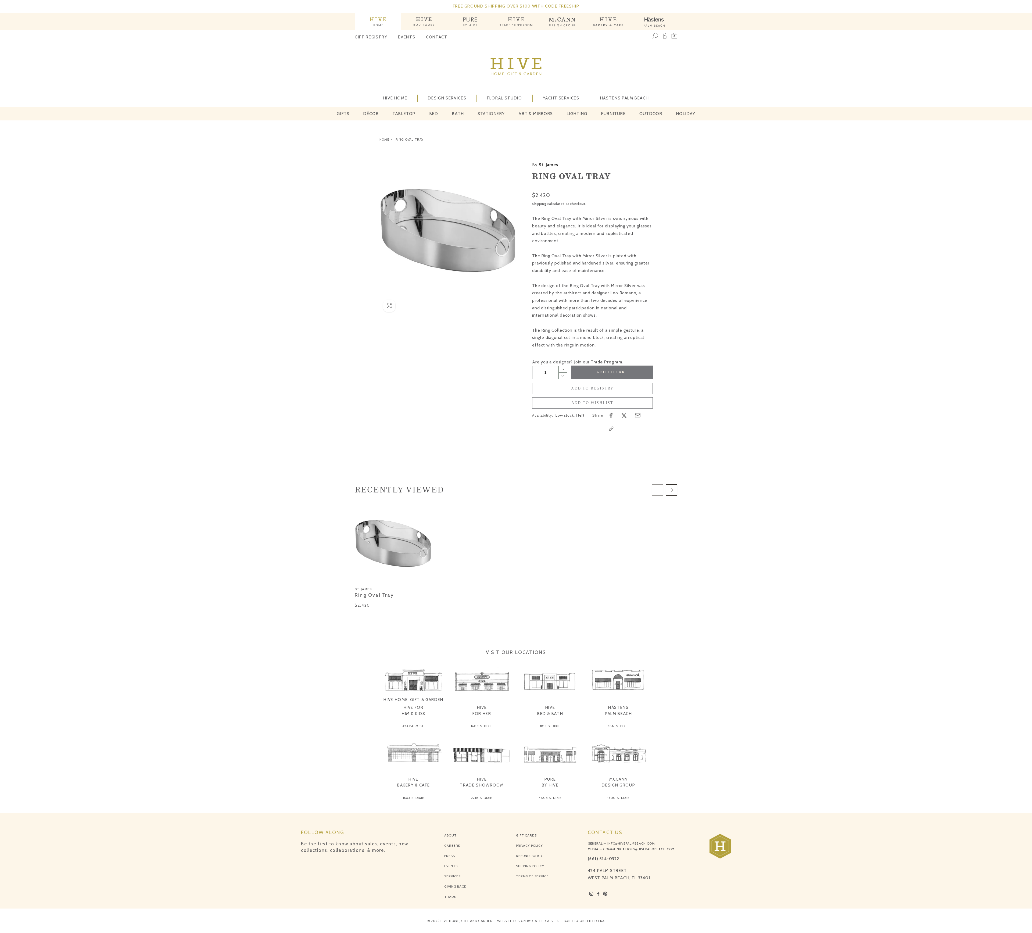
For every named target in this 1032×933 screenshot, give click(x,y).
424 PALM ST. (413, 726)
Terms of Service (532, 876)
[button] (674, 36)
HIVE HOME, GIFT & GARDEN (413, 699)
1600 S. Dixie (618, 798)
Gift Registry (371, 37)
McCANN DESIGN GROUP (618, 782)
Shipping (539, 204)
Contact (436, 37)
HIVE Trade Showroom (482, 782)
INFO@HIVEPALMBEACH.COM (631, 843)
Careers (452, 845)
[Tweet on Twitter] (624, 415)
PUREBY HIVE (550, 782)
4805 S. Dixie (550, 798)
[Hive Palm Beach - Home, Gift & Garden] (378, 21)
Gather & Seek (545, 921)
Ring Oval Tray (410, 139)
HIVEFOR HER (481, 710)
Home (384, 139)
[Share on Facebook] (611, 415)
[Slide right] (671, 490)
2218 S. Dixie (481, 798)
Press (449, 856)
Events (406, 37)
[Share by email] (637, 415)
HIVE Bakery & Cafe (413, 782)
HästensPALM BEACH (618, 710)
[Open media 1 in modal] (447, 230)
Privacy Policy (529, 845)
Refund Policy (529, 856)
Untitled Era (592, 921)
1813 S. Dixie (550, 726)
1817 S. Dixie (618, 726)
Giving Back (455, 886)
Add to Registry (592, 388)
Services (452, 876)
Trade (450, 897)
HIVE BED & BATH (550, 710)
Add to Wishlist (592, 403)
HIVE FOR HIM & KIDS (413, 710)
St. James (545, 164)
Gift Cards (526, 835)
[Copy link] (611, 428)
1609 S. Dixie (482, 726)
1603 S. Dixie (413, 798)
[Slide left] (657, 490)
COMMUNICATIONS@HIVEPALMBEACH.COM (639, 849)
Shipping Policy (530, 866)
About (450, 835)
